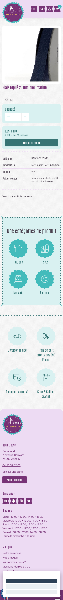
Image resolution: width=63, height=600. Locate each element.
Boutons (44, 292)
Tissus (44, 262)
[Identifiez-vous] (49, 9)
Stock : (5, 99)
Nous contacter (14, 479)
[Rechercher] (42, 9)
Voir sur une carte (12, 471)
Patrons (18, 262)
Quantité (10, 109)
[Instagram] (21, 501)
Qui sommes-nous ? (14, 562)
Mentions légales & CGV (16, 566)
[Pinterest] (13, 501)
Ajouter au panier (31, 142)
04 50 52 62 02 (11, 465)
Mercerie (18, 292)
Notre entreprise (11, 553)
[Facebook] (5, 501)
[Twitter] (29, 501)
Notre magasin (10, 557)
